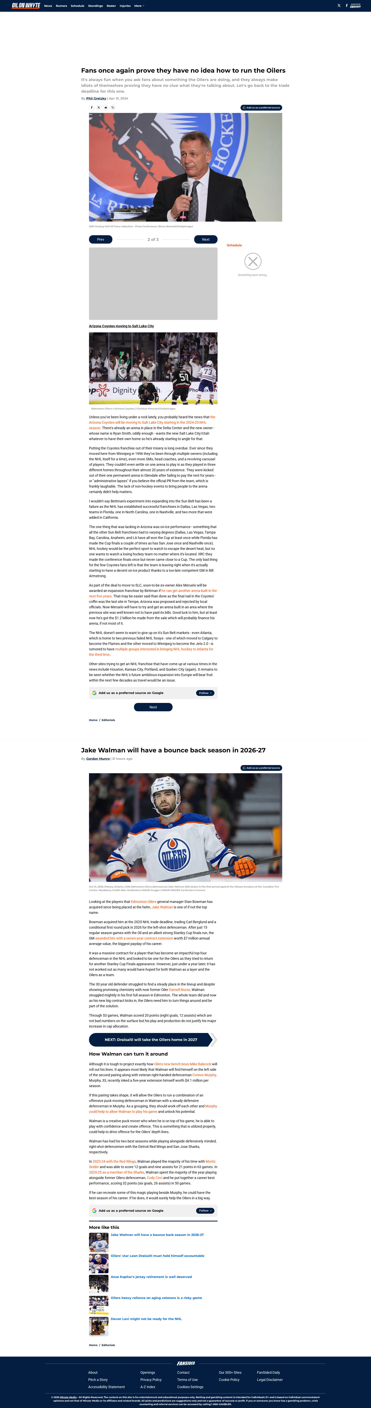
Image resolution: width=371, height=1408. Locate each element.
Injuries (125, 6)
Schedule (77, 6)
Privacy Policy (151, 1380)
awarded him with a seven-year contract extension (133, 938)
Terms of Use (187, 1380)
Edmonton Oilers (143, 902)
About (93, 1372)
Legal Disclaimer (270, 1380)
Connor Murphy (204, 1075)
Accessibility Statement (106, 1387)
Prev (100, 239)
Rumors (61, 6)
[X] (339, 5)
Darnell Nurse (179, 990)
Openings (147, 1372)
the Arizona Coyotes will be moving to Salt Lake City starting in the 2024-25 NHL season (152, 422)
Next (206, 239)
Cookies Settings (190, 1387)
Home (93, 720)
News (48, 6)
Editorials (108, 720)
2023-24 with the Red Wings (114, 1161)
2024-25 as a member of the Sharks (116, 1172)
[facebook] (347, 5)
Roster (111, 6)
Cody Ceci (154, 1178)
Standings (95, 6)
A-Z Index (147, 1387)
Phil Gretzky (96, 98)
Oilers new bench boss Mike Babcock (182, 1064)
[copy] (112, 107)
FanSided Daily (268, 1372)
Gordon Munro (98, 759)
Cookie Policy (229, 1380)
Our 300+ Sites (230, 1372)
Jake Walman (162, 907)
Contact (183, 1372)
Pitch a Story (98, 1380)
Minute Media (68, 1397)
